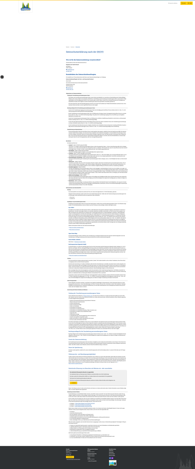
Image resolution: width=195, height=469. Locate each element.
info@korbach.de (70, 69)
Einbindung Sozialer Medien (80, 241)
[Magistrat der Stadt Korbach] (97, 68)
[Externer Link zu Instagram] (112, 458)
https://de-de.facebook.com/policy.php (83, 404)
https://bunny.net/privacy (75, 229)
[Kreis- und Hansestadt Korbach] (76, 452)
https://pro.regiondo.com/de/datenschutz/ (78, 255)
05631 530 (69, 71)
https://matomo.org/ (88, 295)
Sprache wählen (173, 3)
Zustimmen (74, 382)
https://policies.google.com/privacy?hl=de (83, 406)
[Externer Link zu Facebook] (110, 458)
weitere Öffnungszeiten (92, 460)
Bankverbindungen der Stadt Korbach (73, 459)
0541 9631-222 (69, 89)
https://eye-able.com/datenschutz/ (77, 227)
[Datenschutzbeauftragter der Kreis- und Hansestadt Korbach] (97, 84)
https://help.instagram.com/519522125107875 (85, 403)
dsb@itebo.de (69, 87)
